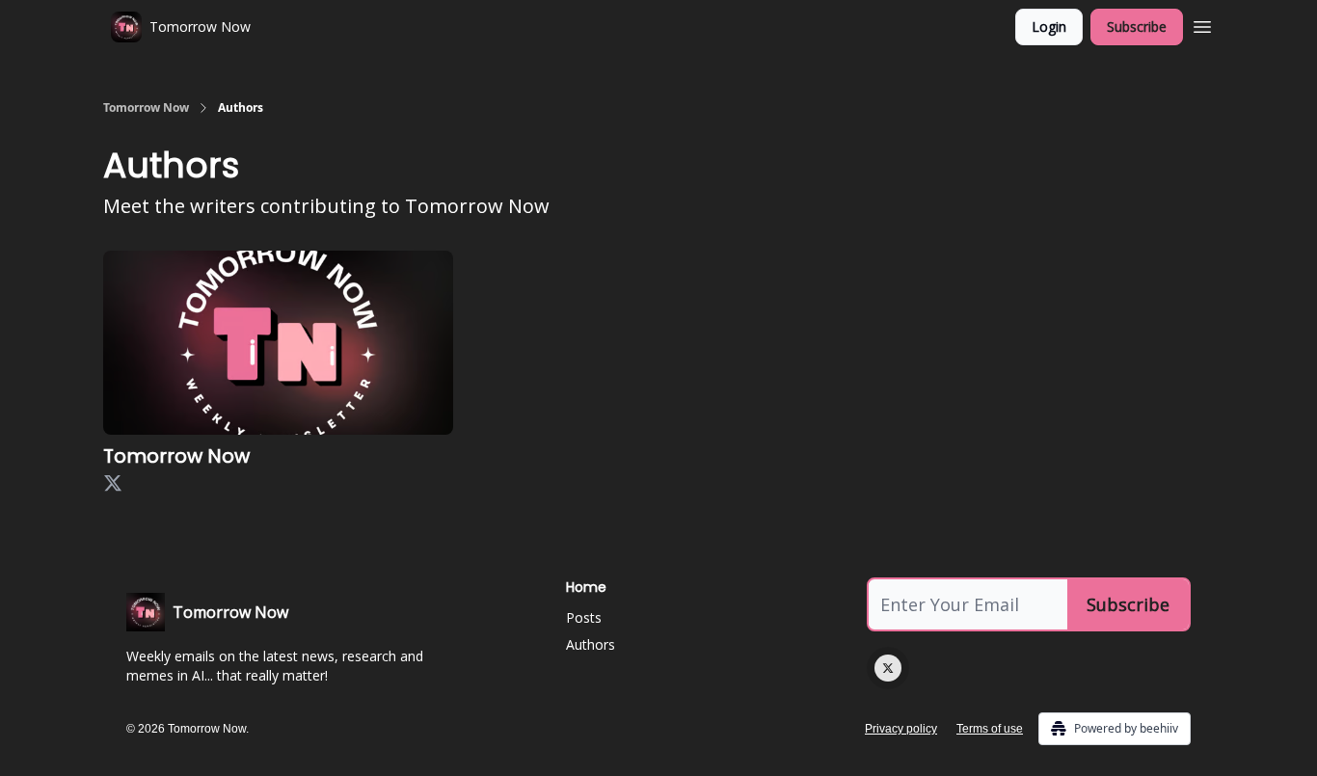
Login (1049, 26)
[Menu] (1202, 24)
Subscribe (1137, 26)
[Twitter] (888, 668)
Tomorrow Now (146, 108)
